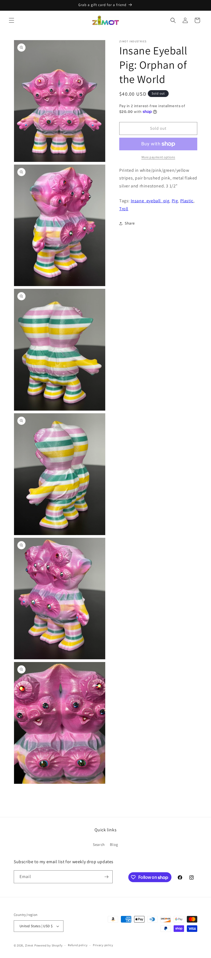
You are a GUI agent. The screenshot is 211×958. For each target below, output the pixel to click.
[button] (11, 20)
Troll (123, 209)
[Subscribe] (106, 876)
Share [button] (130, 223)
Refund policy (77, 945)
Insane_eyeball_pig (150, 201)
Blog (114, 844)
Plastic (186, 201)
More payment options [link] (158, 157)
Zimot (29, 945)
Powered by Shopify (48, 945)
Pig (175, 201)
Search (99, 844)
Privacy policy (103, 945)
